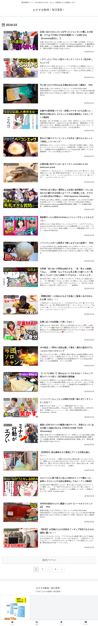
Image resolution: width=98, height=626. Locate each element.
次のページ (49, 559)
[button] (91, 427)
